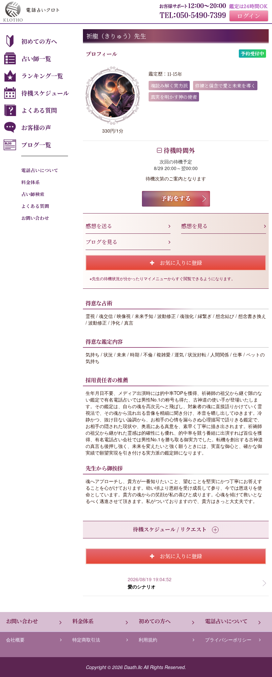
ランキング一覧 (42, 75)
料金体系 (30, 182)
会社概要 (15, 639)
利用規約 (148, 639)
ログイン (248, 15)
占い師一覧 (36, 58)
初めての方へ (39, 41)
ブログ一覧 (36, 144)
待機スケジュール (45, 93)
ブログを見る (101, 242)
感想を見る (194, 226)
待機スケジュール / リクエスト (170, 529)
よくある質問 (39, 110)
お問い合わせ (35, 218)
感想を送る (99, 226)
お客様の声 (36, 127)
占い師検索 (32, 194)
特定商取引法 (86, 639)
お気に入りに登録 (178, 263)
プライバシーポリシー (228, 639)
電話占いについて (39, 170)
